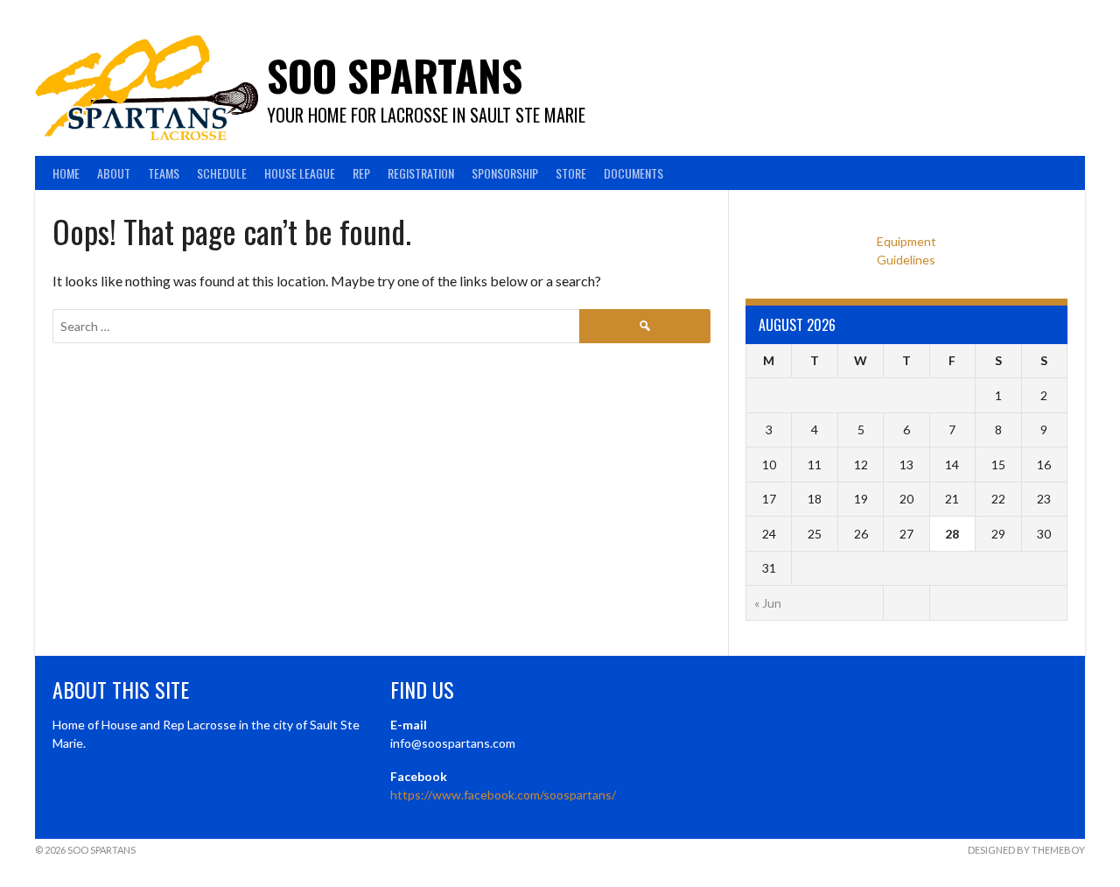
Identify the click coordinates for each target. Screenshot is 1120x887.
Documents (633, 173)
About (113, 173)
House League (299, 173)
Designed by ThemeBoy (1026, 849)
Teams (163, 173)
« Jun (767, 602)
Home (66, 173)
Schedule (222, 173)
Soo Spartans (394, 75)
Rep (361, 173)
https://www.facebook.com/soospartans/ (503, 794)
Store (571, 173)
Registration (421, 173)
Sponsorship (505, 173)
